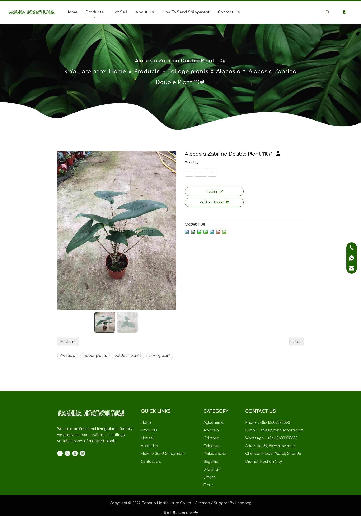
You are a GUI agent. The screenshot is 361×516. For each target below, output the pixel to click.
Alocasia (67, 356)
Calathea (211, 438)
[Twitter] (67, 454)
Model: (191, 224)
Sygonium (212, 469)
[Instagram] (82, 454)
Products (94, 12)
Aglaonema (213, 423)
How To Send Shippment (186, 12)
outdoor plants (127, 356)
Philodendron (215, 454)
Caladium (212, 446)
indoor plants (95, 356)
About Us (145, 12)
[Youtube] (75, 454)
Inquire (211, 191)
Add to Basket (212, 202)
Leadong (243, 503)
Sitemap (202, 503)
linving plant (159, 356)
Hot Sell (119, 12)
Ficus (208, 485)
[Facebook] (60, 454)
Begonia (210, 462)
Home (71, 12)
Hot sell (147, 438)
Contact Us (229, 12)
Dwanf (209, 477)
